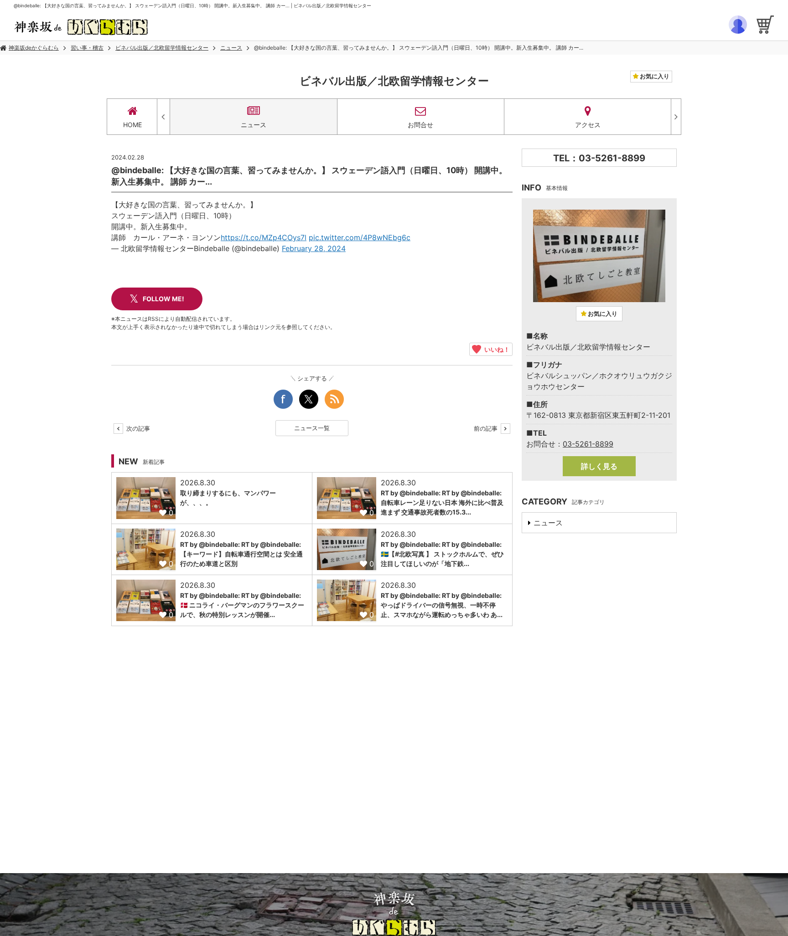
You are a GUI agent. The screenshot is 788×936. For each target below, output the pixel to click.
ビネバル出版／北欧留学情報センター (161, 47)
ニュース (231, 47)
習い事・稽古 (87, 47)
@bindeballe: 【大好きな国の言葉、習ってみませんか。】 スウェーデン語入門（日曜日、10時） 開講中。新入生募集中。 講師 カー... (418, 47)
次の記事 (137, 428)
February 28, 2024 (314, 248)
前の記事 (486, 428)
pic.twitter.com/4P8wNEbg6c (359, 237)
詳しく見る (599, 466)
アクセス (588, 125)
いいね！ (495, 349)
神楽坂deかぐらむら (34, 47)
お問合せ (420, 125)
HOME (132, 125)
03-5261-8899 (588, 443)
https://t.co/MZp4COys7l (263, 237)
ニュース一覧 (312, 428)
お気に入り (653, 76)
